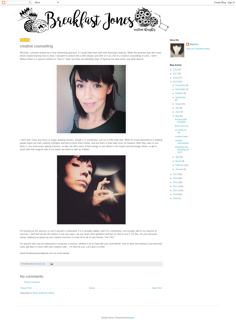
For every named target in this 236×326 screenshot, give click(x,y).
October (179, 93)
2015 (175, 82)
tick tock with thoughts (181, 120)
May (177, 116)
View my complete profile (198, 49)
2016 (175, 78)
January (179, 169)
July (177, 108)
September (180, 97)
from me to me (181, 126)
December (180, 85)
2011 (175, 186)
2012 (175, 182)
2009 (175, 194)
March (178, 161)
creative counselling (181, 141)
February (179, 165)
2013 (175, 178)
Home (92, 288)
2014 (175, 174)
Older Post (157, 288)
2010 (175, 190)
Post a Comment (32, 282)
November (180, 89)
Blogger (130, 318)
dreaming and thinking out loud (181, 149)
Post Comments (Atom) (43, 293)
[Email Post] (51, 264)
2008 (175, 198)
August (178, 104)
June (178, 112)
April (177, 157)
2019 (175, 69)
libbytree (194, 44)
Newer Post (26, 288)
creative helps (181, 136)
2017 (175, 73)
